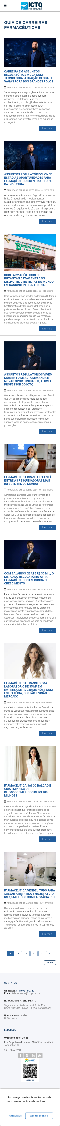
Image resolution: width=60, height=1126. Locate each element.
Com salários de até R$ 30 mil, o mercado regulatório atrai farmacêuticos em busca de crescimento (29, 578)
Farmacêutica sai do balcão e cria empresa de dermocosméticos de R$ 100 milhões (27, 790)
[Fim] (49, 953)
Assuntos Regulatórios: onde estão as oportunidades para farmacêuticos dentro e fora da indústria (28, 179)
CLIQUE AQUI (11, 1018)
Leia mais (47, 128)
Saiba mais (15, 1115)
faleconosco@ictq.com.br (26, 993)
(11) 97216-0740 (25, 990)
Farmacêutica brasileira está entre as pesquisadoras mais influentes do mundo (28, 480)
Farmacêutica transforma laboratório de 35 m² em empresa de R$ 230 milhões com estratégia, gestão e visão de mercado (28, 689)
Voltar (50, 962)
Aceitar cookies (39, 1115)
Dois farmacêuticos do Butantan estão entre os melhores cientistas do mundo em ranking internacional (29, 280)
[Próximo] (41, 953)
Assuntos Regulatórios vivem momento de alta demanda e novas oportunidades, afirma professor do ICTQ (28, 379)
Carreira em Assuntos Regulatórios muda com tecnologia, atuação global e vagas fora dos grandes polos (28, 76)
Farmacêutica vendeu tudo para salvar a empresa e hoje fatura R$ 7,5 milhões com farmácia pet (29, 894)
